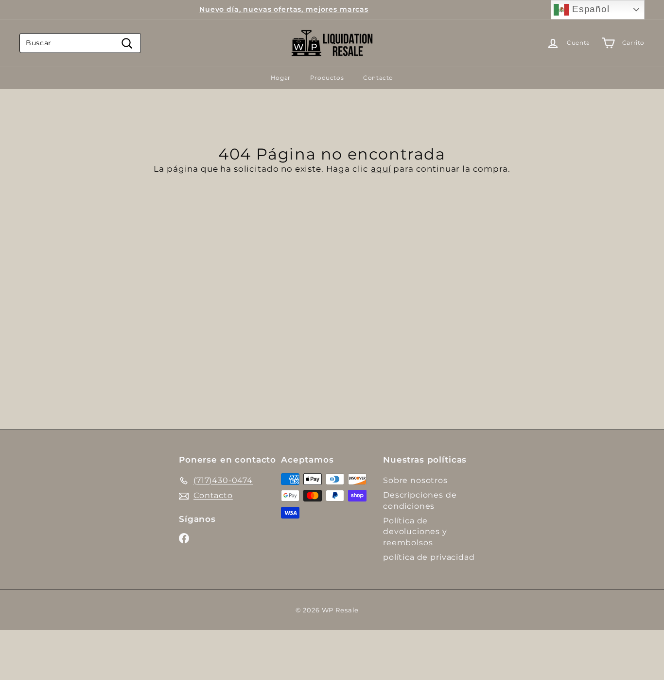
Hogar (281, 77)
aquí (381, 169)
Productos (327, 77)
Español (589, 9)
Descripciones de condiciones (420, 500)
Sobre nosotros (415, 480)
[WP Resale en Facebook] (184, 538)
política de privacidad (429, 557)
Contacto (378, 77)
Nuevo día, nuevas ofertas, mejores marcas (283, 9)
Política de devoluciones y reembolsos (415, 531)
